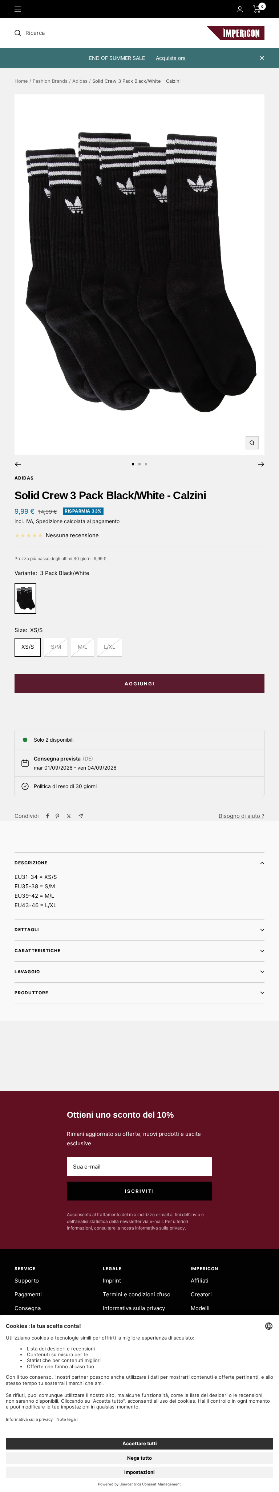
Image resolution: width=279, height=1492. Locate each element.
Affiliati (200, 1280)
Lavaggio (27, 971)
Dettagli (27, 929)
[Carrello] (257, 9)
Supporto (27, 1280)
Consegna (28, 1308)
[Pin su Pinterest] (57, 816)
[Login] (239, 9)
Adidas (80, 81)
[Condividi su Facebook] (47, 816)
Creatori (201, 1294)
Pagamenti (28, 1294)
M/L (82, 646)
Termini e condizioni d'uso (136, 1294)
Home (21, 81)
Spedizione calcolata (61, 521)
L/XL (109, 646)
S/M (56, 646)
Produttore (31, 992)
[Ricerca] (65, 33)
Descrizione (31, 862)
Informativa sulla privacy (134, 1308)
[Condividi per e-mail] (80, 816)
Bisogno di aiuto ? (241, 815)
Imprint (112, 1280)
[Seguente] (261, 464)
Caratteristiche (38, 950)
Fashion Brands (50, 81)
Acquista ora (171, 58)
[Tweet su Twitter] (69, 816)
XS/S (27, 646)
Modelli (200, 1308)
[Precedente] (18, 464)
